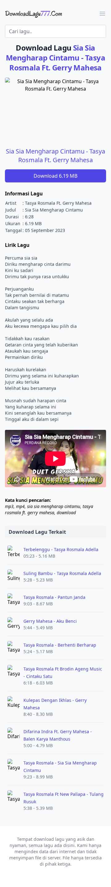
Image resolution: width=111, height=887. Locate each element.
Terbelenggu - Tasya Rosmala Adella (60, 549)
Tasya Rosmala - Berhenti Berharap (59, 645)
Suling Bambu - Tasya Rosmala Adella (62, 573)
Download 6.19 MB (55, 175)
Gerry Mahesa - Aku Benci (50, 621)
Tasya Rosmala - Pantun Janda (54, 597)
